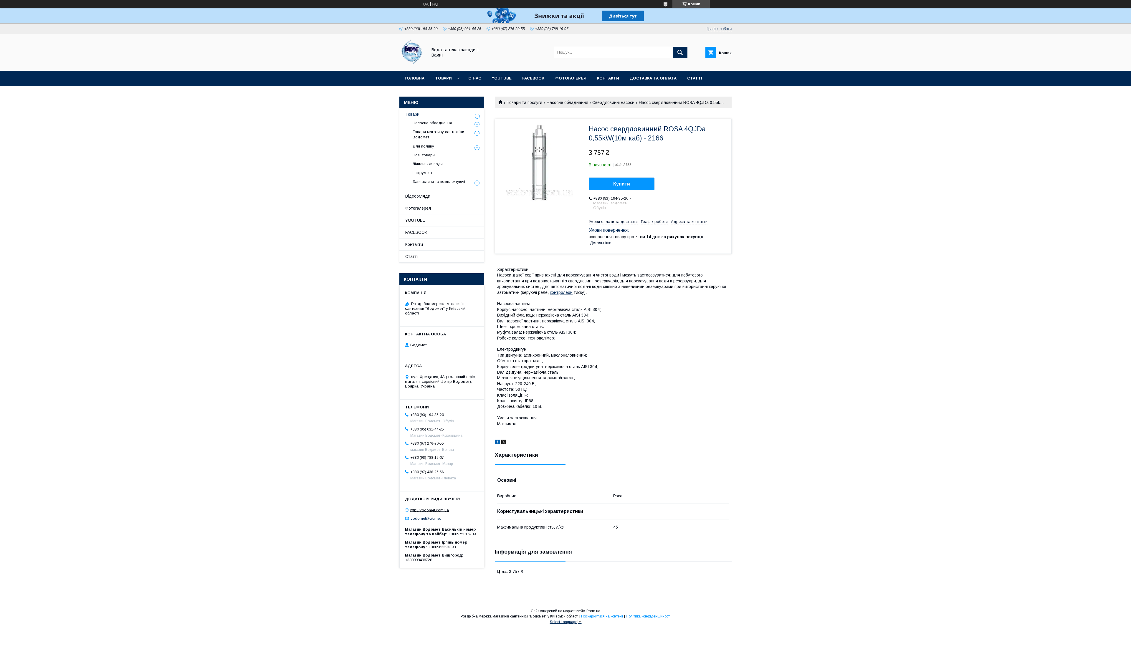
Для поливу (423, 146)
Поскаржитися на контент (602, 616)
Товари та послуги (524, 102)
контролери (561, 292)
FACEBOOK (533, 78)
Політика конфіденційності (648, 616)
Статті (694, 78)
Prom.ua (593, 611)
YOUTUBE (502, 78)
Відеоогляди (417, 196)
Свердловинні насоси (613, 102)
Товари (443, 78)
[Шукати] (680, 52)
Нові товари (424, 155)
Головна (414, 78)
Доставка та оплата (653, 78)
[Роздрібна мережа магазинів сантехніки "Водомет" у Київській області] (411, 63)
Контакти (608, 78)
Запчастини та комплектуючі (439, 181)
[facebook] (497, 443)
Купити (621, 183)
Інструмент (422, 172)
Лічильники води (428, 164)
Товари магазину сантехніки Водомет (438, 134)
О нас (474, 78)
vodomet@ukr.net (426, 518)
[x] (503, 443)
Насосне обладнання (567, 102)
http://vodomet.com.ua (429, 510)
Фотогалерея (570, 78)
